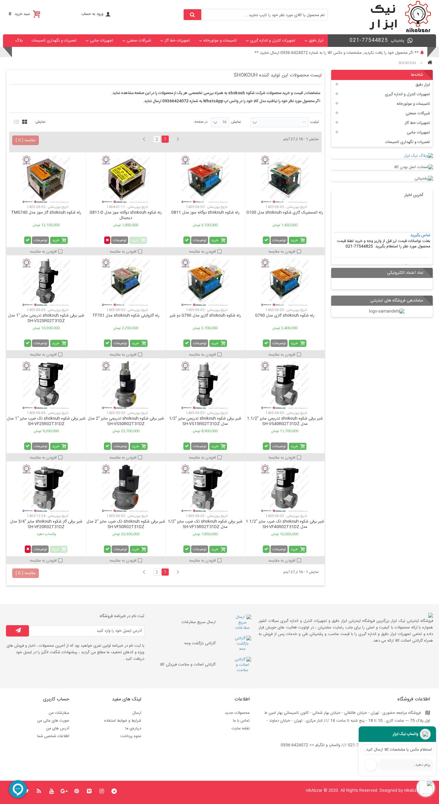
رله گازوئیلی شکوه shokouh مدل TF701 (125, 315)
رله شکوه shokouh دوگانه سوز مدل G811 (205, 212)
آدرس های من (57, 728)
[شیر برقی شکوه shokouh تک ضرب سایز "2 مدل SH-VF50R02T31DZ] (125, 488)
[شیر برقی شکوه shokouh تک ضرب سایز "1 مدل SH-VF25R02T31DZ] (46, 385)
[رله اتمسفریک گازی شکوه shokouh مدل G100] (284, 179)
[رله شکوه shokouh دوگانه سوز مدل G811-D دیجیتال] (125, 179)
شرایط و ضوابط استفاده (122, 720)
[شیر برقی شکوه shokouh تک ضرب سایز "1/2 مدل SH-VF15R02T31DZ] (205, 488)
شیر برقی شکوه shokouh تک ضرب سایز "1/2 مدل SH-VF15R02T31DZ (205, 524)
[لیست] (15, 121)
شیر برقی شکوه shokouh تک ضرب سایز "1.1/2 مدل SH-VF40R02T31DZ (285, 524)
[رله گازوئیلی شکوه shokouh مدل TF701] (125, 282)
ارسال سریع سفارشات (199, 622)
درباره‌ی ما (133, 728)
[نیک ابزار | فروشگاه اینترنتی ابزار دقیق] (398, 31)
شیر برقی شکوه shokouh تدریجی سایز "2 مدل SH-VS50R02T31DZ (126, 421)
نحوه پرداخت (130, 736)
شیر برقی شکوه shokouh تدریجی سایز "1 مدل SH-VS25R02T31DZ (46, 318)
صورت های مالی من (53, 720)
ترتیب (314, 122)
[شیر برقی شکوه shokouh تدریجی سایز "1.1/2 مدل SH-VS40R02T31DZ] (284, 385)
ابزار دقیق (316, 40)
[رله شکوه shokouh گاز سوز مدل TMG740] (46, 179)
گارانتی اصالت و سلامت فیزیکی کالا (188, 664)
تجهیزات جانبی (101, 40)
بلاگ (19, 40)
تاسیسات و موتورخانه (220, 40)
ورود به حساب (92, 14)
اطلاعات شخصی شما (53, 736)
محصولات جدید (237, 713)
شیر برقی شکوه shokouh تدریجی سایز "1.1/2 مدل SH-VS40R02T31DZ (285, 421)
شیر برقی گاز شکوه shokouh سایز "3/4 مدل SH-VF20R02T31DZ (46, 524)
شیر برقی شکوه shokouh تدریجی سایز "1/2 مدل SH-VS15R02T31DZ (205, 421)
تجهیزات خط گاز (177, 40)
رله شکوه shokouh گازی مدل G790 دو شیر (205, 315)
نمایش (236, 122)
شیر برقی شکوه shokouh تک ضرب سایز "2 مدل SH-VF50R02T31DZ (126, 524)
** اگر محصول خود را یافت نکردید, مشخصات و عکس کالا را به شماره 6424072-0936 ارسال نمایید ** (336, 53)
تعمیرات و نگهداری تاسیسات (54, 40)
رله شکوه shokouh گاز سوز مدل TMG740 (46, 212)
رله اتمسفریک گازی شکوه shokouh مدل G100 (284, 212)
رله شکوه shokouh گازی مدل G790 (284, 315)
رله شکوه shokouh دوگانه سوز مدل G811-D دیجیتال (126, 215)
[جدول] (24, 121)
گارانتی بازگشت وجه (200, 643)
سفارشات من (59, 713)
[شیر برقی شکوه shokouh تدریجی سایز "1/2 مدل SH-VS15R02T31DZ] (205, 385)
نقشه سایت (240, 728)
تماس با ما (241, 720)
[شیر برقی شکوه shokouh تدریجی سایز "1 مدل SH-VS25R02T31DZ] (46, 282)
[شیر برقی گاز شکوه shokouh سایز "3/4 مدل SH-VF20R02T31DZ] (46, 488)
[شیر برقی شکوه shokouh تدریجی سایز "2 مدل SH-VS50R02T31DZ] (125, 385)
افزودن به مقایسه (281, 251)
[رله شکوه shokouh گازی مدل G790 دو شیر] (205, 282)
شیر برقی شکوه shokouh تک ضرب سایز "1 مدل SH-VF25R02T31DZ (46, 421)
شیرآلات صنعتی (139, 40)
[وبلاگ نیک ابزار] (382, 156)
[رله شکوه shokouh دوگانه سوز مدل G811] (205, 179)
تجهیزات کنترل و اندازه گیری (272, 40)
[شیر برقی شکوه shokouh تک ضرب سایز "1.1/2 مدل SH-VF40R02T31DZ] (284, 488)
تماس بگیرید (420, 224)
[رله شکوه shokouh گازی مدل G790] (284, 282)
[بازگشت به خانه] (429, 63)
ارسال (136, 713)
